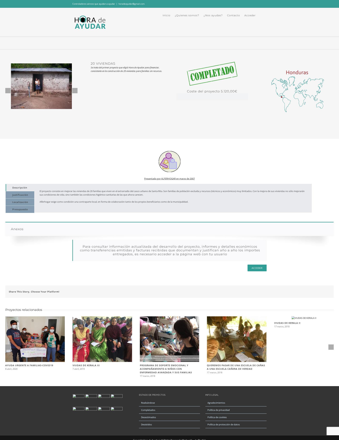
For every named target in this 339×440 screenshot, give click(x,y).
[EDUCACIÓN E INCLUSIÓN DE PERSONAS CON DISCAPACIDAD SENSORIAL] (91, 412)
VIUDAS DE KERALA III (86, 365)
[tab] (20, 187)
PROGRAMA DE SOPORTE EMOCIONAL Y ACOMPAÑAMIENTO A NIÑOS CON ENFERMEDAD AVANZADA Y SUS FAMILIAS (166, 369)
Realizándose (148, 402)
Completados (148, 410)
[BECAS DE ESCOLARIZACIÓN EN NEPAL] (117, 400)
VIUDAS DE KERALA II (287, 322)
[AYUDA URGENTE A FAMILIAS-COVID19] (35, 318)
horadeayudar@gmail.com (131, 3)
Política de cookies (217, 417)
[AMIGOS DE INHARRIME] (104, 412)
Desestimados (148, 417)
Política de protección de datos (223, 424)
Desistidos (146, 424)
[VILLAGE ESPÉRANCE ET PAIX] (78, 412)
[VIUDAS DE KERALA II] (304, 318)
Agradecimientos (216, 402)
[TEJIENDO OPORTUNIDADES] (91, 400)
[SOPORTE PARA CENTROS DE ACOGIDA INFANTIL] (78, 400)
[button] (261, 15)
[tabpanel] (173, 198)
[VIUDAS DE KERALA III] (102, 318)
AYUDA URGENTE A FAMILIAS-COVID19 (29, 365)
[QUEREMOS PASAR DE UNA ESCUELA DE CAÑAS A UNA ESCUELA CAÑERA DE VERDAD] (236, 318)
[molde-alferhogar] (169, 147)
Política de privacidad (218, 410)
